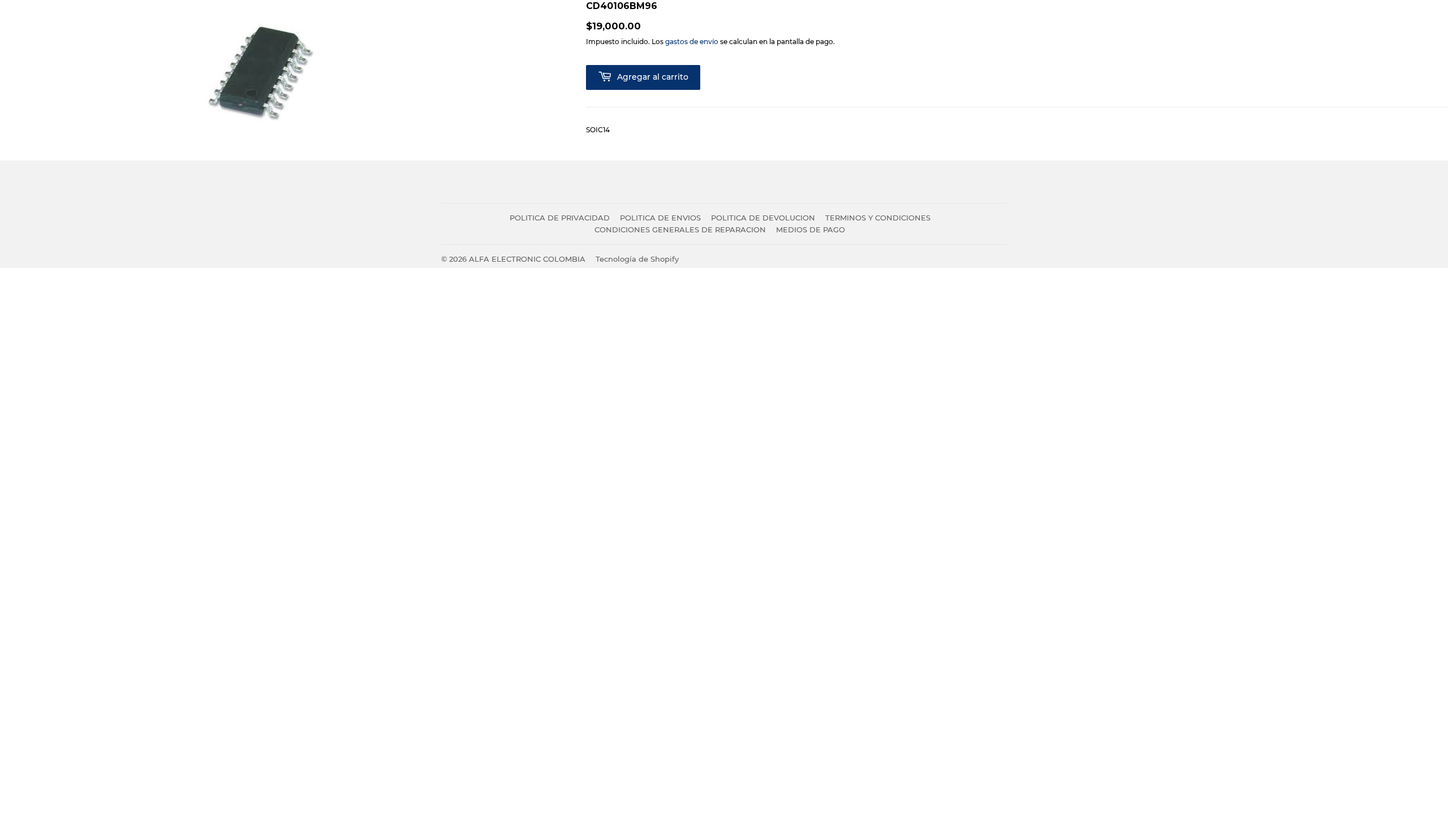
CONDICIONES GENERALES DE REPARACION (680, 229)
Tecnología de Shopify (637, 258)
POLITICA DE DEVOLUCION (763, 217)
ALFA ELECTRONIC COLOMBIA (527, 258)
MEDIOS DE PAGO (810, 229)
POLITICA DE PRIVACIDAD (560, 217)
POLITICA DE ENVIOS (660, 217)
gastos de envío (691, 41)
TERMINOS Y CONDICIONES (877, 217)
